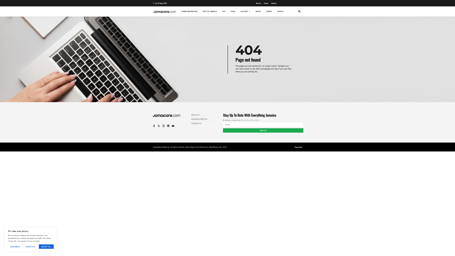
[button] (299, 11)
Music (258, 11)
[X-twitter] (159, 126)
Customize (15, 246)
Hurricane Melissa (189, 11)
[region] (31, 239)
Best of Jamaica (210, 11)
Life (223, 11)
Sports (280, 11)
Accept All (46, 246)
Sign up (263, 130)
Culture (244, 11)
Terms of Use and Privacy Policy (250, 120)
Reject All (30, 246)
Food (233, 11)
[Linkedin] (168, 126)
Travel (269, 11)
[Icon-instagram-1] (163, 126)
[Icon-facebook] (154, 126)
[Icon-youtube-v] (173, 126)
